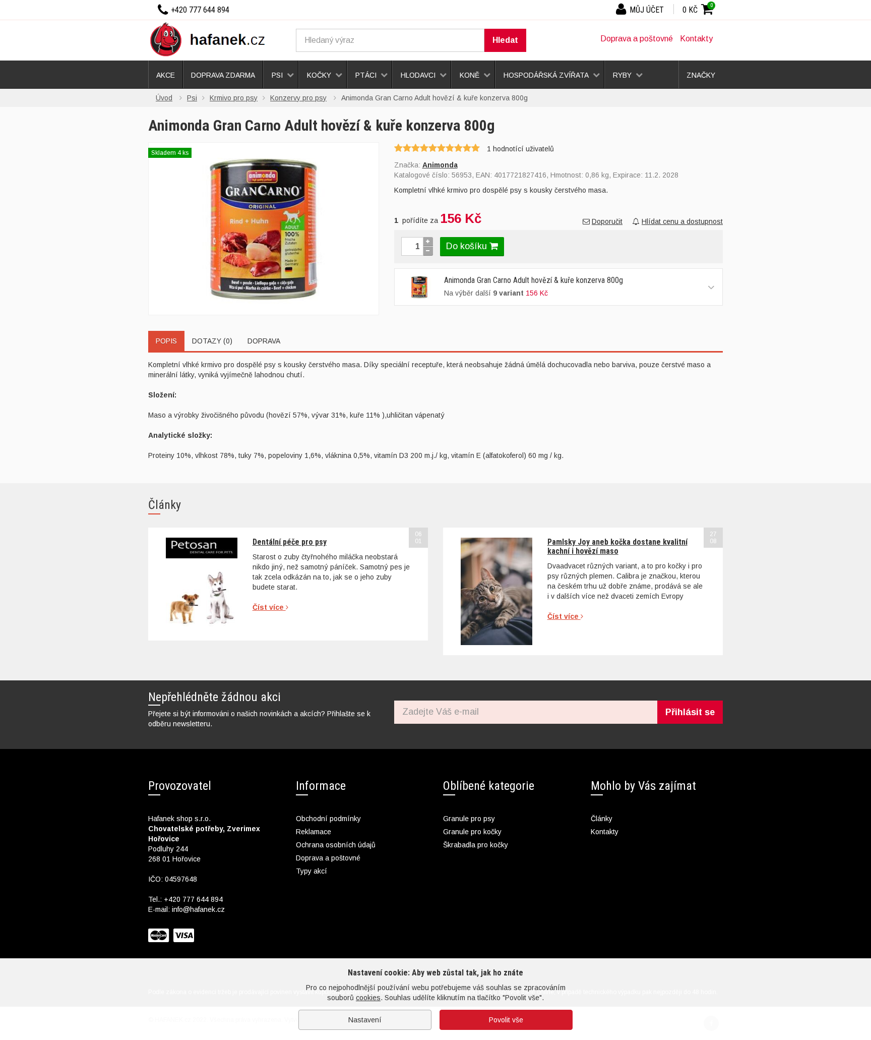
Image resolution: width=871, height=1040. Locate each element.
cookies (368, 998)
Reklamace (313, 832)
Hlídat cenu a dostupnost (682, 221)
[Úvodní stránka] (211, 38)
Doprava (263, 341)
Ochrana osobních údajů (336, 845)
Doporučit (607, 221)
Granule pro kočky (472, 832)
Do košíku (467, 246)
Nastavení (365, 1020)
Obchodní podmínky (328, 819)
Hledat (505, 40)
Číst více (269, 607)
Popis (166, 341)
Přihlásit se (690, 712)
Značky (701, 75)
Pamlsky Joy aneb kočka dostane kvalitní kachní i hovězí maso (617, 546)
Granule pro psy (469, 819)
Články (601, 819)
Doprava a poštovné (636, 38)
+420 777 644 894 (193, 899)
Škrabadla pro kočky (475, 845)
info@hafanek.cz (198, 909)
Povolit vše (506, 1020)
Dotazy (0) (212, 341)
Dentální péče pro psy (290, 542)
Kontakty (696, 38)
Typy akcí (311, 871)
